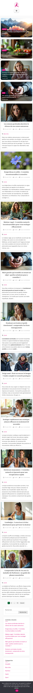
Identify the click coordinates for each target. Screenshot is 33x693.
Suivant (22, 603)
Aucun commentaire (25, 129)
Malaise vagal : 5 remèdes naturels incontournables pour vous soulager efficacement (16, 224)
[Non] (31, 687)
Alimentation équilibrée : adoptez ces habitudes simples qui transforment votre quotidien (16, 53)
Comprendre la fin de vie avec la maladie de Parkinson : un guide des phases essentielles (16, 572)
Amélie (15, 129)
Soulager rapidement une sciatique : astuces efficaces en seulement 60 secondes (16, 421)
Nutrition (4, 29)
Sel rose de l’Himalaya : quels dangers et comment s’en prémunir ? (15, 32)
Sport (6, 677)
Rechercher (8, 610)
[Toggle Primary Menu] (16, 10)
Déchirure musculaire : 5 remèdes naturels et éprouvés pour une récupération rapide (16, 472)
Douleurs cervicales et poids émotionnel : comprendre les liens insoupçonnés (16, 325)
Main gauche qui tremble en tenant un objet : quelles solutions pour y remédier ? (15, 96)
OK (17, 690)
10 (17, 603)
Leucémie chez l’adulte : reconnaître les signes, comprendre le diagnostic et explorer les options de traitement (15, 74)
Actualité (7, 664)
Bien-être (6, 134)
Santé (3, 69)
